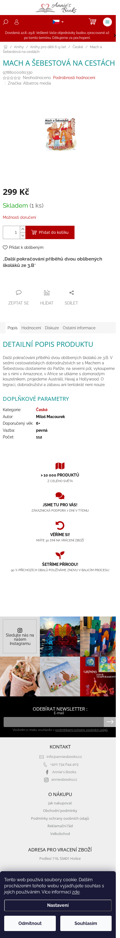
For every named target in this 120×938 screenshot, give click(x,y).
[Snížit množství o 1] (22, 235)
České (41, 409)
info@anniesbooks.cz (64, 757)
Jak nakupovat (60, 803)
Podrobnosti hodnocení (74, 77)
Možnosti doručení (19, 217)
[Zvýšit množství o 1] (22, 229)
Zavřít (33, 281)
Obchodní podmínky (60, 810)
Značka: (29, 83)
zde (76, 892)
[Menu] (107, 22)
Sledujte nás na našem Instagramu (20, 639)
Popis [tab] (13, 328)
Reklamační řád (60, 826)
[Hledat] (5, 22)
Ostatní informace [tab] (79, 328)
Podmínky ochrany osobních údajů (60, 818)
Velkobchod (60, 833)
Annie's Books (64, 772)
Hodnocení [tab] (31, 328)
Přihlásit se (110, 722)
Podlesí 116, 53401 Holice (60, 858)
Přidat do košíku (54, 232)
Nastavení (58, 905)
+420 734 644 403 (64, 764)
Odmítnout (30, 923)
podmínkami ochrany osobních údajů (81, 730)
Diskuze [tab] (52, 328)
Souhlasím (86, 923)
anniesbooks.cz (64, 779)
